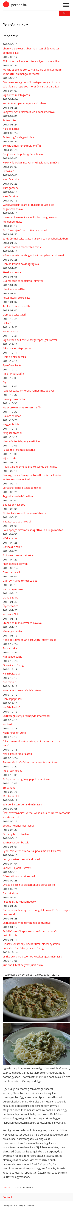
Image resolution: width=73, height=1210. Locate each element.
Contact (7, 1197)
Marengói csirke (12, 631)
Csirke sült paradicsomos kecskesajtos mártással (33, 956)
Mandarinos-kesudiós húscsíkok (22, 690)
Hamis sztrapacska (14, 356)
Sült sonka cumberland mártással (23, 804)
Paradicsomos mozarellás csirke (22, 247)
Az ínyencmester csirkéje (18, 555)
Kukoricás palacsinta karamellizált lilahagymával (31, 162)
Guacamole (9, 682)
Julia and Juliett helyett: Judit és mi (23, 965)
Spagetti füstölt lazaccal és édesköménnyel (29, 112)
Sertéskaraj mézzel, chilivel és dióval (25, 230)
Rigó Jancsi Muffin (13, 373)
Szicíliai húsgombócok (16, 842)
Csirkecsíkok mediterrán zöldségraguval (27, 922)
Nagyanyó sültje (12, 656)
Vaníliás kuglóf (11, 707)
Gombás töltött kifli (14, 314)
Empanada (9, 787)
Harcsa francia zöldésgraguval (21, 264)
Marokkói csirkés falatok (17, 753)
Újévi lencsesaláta (14, 289)
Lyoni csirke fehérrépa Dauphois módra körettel (32, 851)
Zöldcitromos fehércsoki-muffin (22, 145)
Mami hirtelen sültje (15, 732)
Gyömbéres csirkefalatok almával (23, 280)
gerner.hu (19, 4)
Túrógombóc (10, 188)
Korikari (7, 724)
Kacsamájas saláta (14, 589)
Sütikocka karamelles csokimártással (24, 513)
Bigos (6, 382)
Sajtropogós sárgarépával (18, 137)
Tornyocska (10, 648)
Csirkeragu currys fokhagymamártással (26, 715)
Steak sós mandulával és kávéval (22, 623)
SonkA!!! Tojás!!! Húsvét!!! (17, 867)
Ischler (7, 323)
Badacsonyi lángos (14, 504)
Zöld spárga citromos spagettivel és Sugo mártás (33, 530)
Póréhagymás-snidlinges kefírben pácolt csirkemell (33, 255)
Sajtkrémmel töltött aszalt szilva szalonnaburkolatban (35, 238)
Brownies (8, 171)
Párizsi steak (10, 893)
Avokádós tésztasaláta (16, 306)
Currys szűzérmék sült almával (21, 859)
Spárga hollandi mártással (18, 825)
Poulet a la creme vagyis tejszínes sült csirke (30, 466)
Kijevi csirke (10, 458)
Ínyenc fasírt (10, 606)
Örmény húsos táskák (16, 834)
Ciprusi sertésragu (14, 665)
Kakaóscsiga (10, 196)
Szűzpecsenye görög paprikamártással (26, 779)
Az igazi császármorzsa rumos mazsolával (28, 390)
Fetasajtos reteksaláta (16, 297)
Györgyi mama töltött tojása (20, 580)
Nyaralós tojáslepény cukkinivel (21, 441)
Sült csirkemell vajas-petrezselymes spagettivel (32, 61)
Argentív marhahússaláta (18, 496)
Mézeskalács (10, 331)
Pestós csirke (11, 179)
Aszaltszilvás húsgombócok (19, 901)
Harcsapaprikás (12, 699)
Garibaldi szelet (12, 547)
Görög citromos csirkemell (19, 876)
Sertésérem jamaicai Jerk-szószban (24, 103)
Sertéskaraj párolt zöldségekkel (22, 487)
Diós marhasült (12, 572)
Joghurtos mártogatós (16, 95)
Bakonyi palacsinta (14, 399)
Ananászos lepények (15, 563)
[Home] (6, 6)
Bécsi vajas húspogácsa (17, 348)
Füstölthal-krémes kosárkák (19, 449)
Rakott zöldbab (12, 416)
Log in (6, 1187)
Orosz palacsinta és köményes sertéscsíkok (29, 884)
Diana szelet (10, 597)
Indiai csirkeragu (12, 770)
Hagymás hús (11, 424)
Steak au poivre (12, 272)
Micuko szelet (11, 796)
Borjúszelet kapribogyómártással (23, 154)
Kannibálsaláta (11, 673)
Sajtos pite (9, 120)
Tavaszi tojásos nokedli (17, 521)
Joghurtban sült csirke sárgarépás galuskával (30, 340)
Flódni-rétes (10, 538)
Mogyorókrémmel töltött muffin (22, 407)
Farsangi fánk (11, 614)
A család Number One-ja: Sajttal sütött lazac (29, 639)
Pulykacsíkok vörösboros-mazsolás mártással (30, 762)
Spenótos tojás (12, 365)
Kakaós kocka (11, 128)
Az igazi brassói (12, 432)
